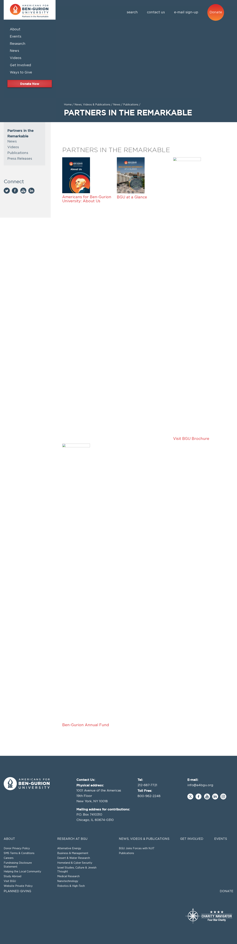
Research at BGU (72, 838)
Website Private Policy (18, 886)
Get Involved (191, 838)
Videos (13, 147)
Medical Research (68, 876)
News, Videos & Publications (92, 104)
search (132, 12)
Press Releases (19, 158)
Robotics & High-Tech (71, 886)
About (9, 838)
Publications (130, 104)
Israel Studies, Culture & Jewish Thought (76, 869)
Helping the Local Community (22, 871)
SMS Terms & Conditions (19, 853)
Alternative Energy (69, 848)
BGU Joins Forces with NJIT (137, 848)
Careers (9, 858)
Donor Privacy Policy (17, 848)
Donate (216, 12)
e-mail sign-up (186, 12)
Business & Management (72, 853)
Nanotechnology (67, 881)
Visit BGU (10, 881)
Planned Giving (17, 891)
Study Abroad (12, 876)
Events (220, 838)
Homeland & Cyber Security (74, 863)
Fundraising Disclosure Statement (18, 865)
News (116, 104)
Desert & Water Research (73, 858)
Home (68, 104)
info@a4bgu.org (200, 785)
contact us (156, 12)
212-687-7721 (147, 785)
